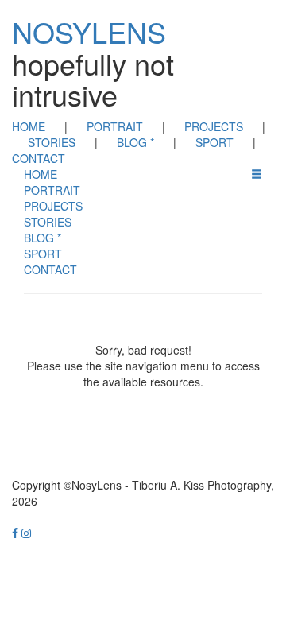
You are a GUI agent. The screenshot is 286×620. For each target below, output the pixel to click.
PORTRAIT (115, 126)
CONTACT (38, 158)
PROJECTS (213, 126)
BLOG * (135, 142)
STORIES (51, 142)
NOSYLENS (89, 31)
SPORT (214, 142)
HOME (28, 126)
